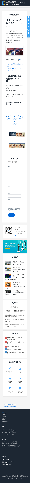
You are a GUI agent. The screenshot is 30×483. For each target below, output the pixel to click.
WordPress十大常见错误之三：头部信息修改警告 (16, 338)
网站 (9, 199)
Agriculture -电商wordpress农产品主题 (11, 445)
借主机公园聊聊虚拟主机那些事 (9, 443)
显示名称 (10, 187)
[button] (27, 3)
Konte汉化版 (16, 282)
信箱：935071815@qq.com (8, 461)
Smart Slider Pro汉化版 (18, 275)
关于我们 (4, 418)
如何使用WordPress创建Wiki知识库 (15, 342)
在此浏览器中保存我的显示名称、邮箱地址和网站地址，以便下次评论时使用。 (14, 209)
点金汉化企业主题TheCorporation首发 (15, 352)
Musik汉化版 (16, 267)
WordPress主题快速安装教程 (9, 432)
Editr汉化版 (16, 291)
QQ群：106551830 (6, 464)
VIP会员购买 (5, 421)
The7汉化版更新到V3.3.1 (10, 404)
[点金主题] (10, 3)
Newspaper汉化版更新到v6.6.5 (11, 406)
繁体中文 (22, 3)
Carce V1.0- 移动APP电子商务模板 (10, 447)
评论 (9, 166)
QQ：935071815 (6, 459)
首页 (7, 14)
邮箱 (9, 193)
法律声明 (4, 416)
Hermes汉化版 (17, 261)
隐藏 (20, 60)
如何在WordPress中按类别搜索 (9, 442)
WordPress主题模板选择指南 (9, 431)
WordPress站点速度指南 (8, 434)
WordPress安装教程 (7, 429)
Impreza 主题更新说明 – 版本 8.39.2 (14, 307)
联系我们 (4, 420)
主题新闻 (11, 14)
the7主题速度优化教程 (13, 346)
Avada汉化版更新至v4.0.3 (14, 349)
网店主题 (16, 14)
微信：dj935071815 (7, 462)
